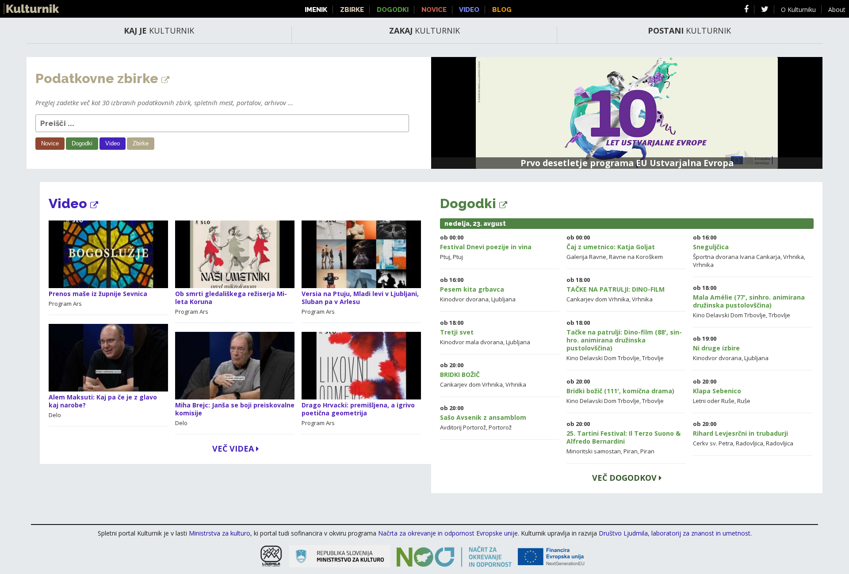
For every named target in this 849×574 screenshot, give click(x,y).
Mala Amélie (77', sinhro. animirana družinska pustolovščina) (749, 301)
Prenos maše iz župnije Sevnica (98, 293)
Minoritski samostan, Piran (602, 451)
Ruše (743, 401)
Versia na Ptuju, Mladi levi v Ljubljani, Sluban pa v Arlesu (360, 297)
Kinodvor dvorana (464, 299)
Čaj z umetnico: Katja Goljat (610, 247)
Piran (647, 451)
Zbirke (352, 10)
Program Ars (65, 304)
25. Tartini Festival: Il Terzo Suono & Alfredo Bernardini (623, 437)
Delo (55, 415)
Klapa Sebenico (717, 391)
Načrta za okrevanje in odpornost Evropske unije (448, 533)
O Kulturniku (798, 9)
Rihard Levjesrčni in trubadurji (740, 433)
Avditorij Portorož (463, 427)
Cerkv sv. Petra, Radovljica (728, 443)
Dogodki (393, 10)
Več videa (234, 448)
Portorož (500, 427)
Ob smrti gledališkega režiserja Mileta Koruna (231, 297)
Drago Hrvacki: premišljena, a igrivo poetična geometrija (358, 409)
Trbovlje (779, 315)
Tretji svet (457, 332)
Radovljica (779, 443)
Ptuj (445, 257)
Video (469, 10)
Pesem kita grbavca (472, 289)
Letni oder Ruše (713, 401)
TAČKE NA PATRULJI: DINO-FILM (615, 289)
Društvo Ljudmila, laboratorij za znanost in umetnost (674, 533)
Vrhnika (703, 265)
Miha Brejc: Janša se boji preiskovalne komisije (234, 409)
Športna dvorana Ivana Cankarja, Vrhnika (748, 257)
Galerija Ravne (586, 257)
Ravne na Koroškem (636, 257)
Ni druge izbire (716, 348)
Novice (434, 10)
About (836, 9)
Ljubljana (503, 299)
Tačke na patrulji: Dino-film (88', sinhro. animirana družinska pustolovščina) (624, 340)
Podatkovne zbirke (98, 78)
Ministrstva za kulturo (219, 533)
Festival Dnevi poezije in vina (486, 247)
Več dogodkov (625, 477)
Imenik (316, 10)
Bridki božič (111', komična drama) (620, 391)
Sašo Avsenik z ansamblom (483, 417)
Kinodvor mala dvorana (471, 342)
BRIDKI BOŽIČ (460, 374)
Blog (502, 10)
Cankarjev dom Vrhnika (597, 299)
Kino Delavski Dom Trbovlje (729, 315)
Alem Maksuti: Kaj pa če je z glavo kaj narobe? (103, 401)
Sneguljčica (711, 247)
